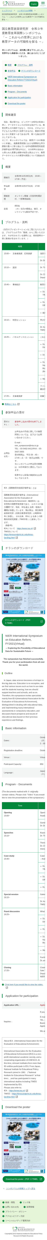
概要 (10, 65)
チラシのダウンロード (30, 71)
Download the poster (16, 103)
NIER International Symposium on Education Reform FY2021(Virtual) (22, 78)
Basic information (15, 86)
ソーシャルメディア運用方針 (17, 1221)
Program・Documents (17, 92)
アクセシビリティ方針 (15, 1216)
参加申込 (11, 71)
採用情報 (30, 1207)
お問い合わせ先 (12, 1207)
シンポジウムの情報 (25, 10)
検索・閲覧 (10, 1202)
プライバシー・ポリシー (16, 1212)
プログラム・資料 (25, 65)
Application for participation (19, 97)
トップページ (7, 10)
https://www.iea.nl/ (27, 528)
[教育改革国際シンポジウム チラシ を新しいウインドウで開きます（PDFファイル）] (23, 584)
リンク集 (26, 1202)
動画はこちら (12, 404)
